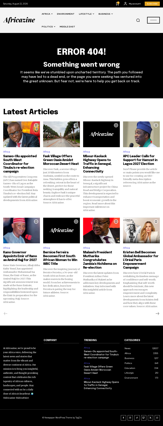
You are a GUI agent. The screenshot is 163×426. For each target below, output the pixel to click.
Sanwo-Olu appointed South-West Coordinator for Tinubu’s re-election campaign (20, 164)
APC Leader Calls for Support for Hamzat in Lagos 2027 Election (140, 160)
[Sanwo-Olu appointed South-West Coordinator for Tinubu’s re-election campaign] (21, 134)
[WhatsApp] (157, 417)
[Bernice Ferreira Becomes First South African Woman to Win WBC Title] (61, 230)
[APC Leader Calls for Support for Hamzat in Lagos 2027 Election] (141, 134)
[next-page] (157, 313)
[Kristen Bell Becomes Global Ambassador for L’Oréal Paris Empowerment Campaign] (141, 230)
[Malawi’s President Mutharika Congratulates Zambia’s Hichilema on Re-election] (101, 230)
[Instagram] (130, 417)
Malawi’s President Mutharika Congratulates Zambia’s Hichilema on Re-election (100, 260)
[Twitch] (143, 417)
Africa (6, 151)
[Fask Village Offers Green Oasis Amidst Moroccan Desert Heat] (61, 134)
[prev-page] (5, 313)
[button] (138, 20)
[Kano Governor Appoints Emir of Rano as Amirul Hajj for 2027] (21, 230)
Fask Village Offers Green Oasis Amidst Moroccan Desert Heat (61, 160)
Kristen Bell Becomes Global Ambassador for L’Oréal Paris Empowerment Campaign (140, 260)
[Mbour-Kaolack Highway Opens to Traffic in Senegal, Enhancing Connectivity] (101, 134)
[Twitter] (150, 417)
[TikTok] (137, 417)
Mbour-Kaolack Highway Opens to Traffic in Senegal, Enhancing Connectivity (97, 164)
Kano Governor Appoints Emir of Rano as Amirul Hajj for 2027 (20, 256)
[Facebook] (123, 417)
